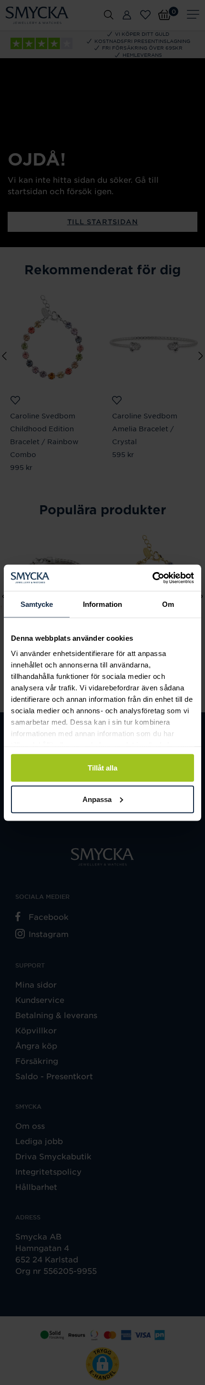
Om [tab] (168, 604)
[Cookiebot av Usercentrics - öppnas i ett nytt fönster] (152, 578)
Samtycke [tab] (36, 604)
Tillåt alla (102, 768)
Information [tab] (102, 604)
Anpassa (97, 799)
